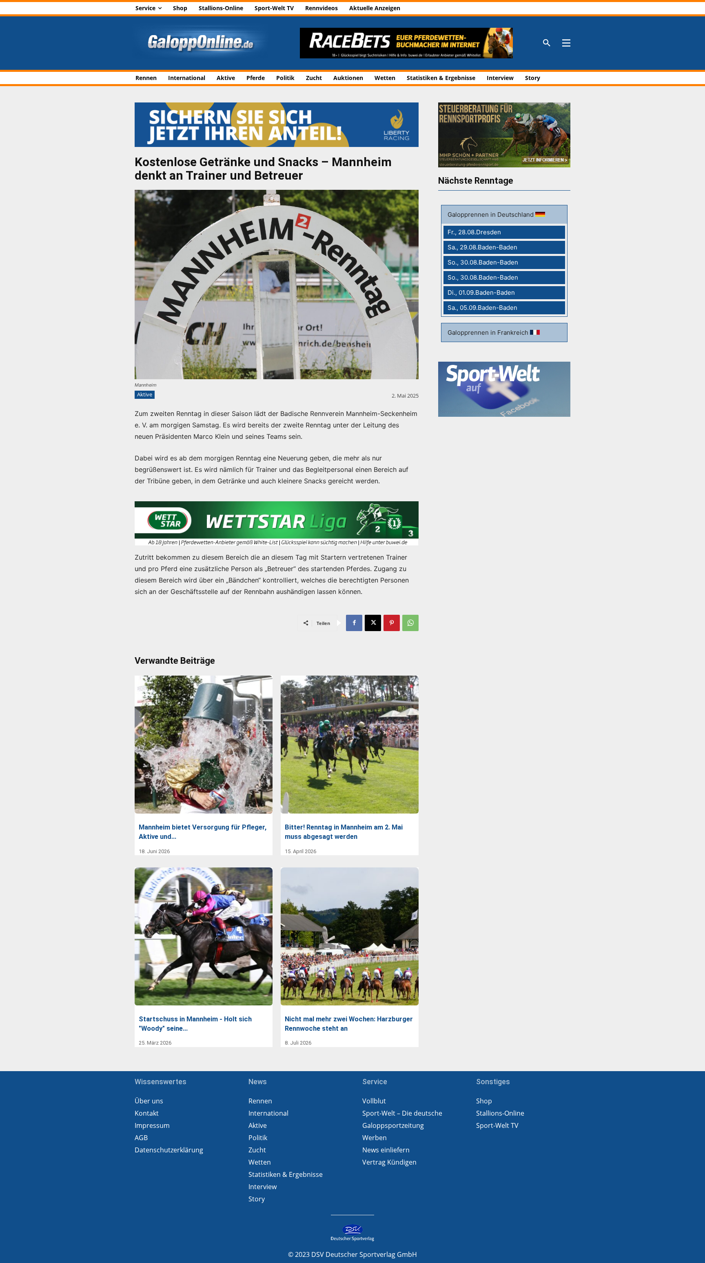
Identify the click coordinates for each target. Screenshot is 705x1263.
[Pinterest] (392, 623)
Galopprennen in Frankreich (489, 332)
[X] (373, 623)
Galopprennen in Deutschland (491, 214)
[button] (546, 43)
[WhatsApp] (410, 623)
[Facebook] (354, 623)
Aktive (144, 394)
